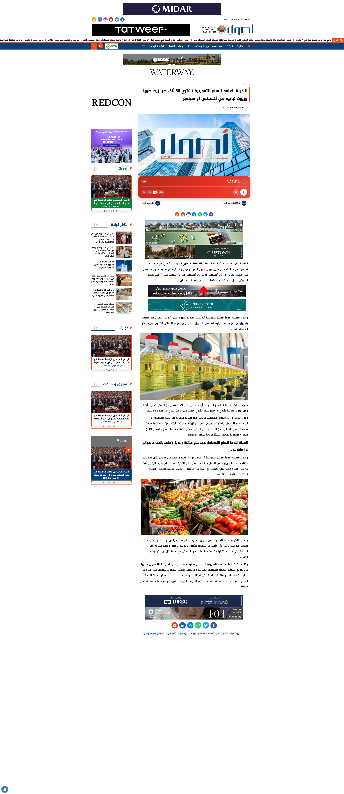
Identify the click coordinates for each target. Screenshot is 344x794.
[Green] (111, 46)
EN (100, 46)
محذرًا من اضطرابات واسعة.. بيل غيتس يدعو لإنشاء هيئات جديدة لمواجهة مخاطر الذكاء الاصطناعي (279, 40)
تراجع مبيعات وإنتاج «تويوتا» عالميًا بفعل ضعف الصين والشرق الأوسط (46, 40)
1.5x (149, 192)
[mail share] (183, 214)
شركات (230, 46)
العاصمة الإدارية (156, 46)
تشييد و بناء (184, 46)
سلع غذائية (222, 633)
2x (144, 192)
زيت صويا (183, 633)
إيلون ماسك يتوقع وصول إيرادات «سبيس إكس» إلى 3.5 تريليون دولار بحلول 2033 (124, 40)
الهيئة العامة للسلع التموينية (202, 633)
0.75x (161, 192)
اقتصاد (171, 46)
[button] (116, 211)
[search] (94, 46)
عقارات (240, 46)
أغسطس (171, 633)
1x (155, 192)
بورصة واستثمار (201, 46)
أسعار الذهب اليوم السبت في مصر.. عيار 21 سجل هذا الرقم (197, 40)
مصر (245, 83)
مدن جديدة (217, 46)
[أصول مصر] (240, 30)
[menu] (143, 46)
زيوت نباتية (235, 633)
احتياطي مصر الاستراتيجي (153, 633)
